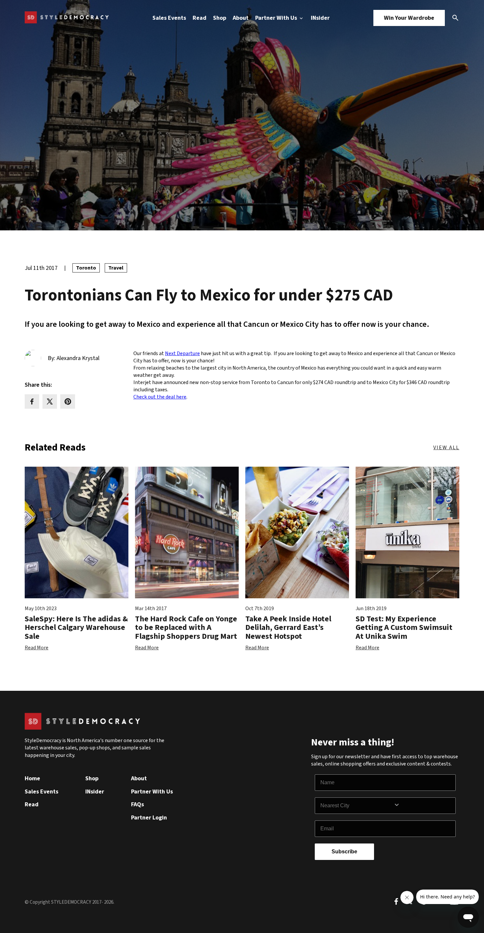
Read (199, 18)
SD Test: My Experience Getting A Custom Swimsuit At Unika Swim (404, 627)
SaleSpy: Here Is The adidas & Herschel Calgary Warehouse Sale (76, 627)
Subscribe (344, 851)
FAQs (137, 804)
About (241, 18)
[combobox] (356, 806)
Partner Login (149, 818)
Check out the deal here (159, 397)
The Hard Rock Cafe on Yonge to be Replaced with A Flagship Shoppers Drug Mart (186, 627)
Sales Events (169, 18)
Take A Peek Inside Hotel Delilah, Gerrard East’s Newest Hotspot (288, 627)
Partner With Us (276, 18)
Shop (219, 18)
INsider (320, 18)
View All (446, 447)
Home (32, 778)
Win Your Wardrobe (409, 18)
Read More (36, 647)
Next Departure (182, 353)
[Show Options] (423, 806)
